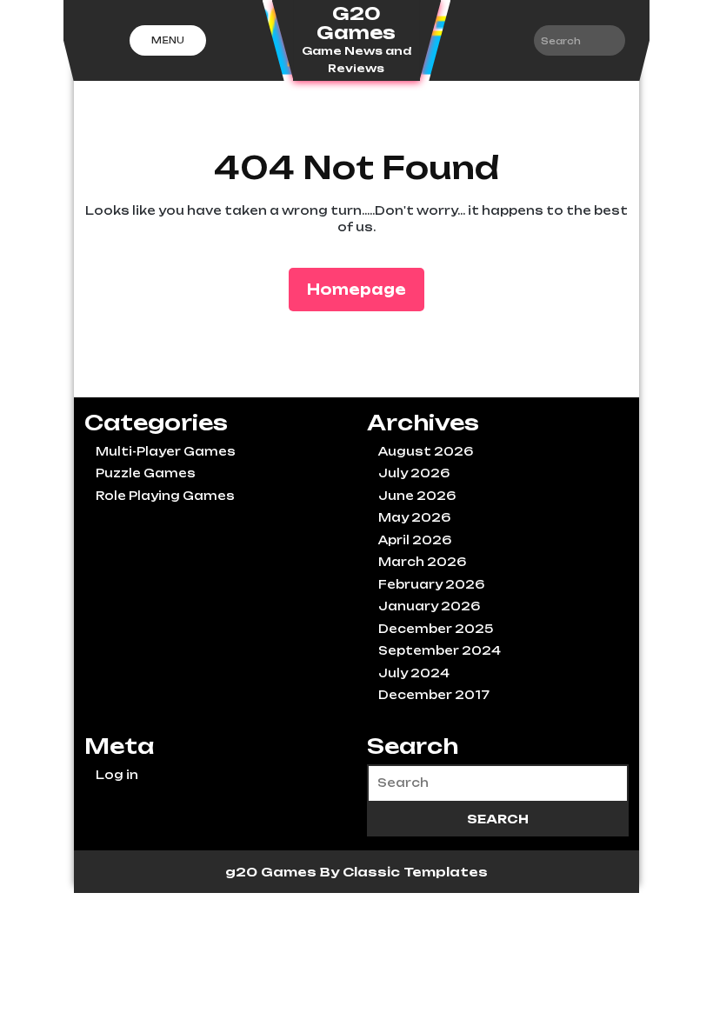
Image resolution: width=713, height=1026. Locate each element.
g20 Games (272, 871)
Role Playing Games (165, 496)
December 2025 (435, 629)
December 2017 (434, 695)
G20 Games (356, 23)
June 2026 (417, 496)
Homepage (363, 289)
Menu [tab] (167, 40)
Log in (117, 775)
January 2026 (429, 606)
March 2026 (422, 562)
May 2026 (414, 517)
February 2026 (431, 584)
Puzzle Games (146, 473)
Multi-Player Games (166, 451)
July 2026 (414, 473)
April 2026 (414, 540)
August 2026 (425, 451)
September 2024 (439, 650)
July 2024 (414, 673)
